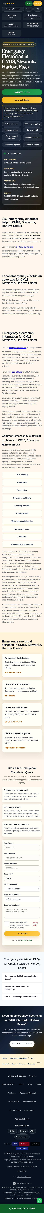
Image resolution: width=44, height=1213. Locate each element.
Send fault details (22, 100)
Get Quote (37, 3)
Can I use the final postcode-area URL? (21, 997)
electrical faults (16, 372)
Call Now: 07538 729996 (22, 1044)
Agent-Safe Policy (22, 1119)
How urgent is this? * (12, 895)
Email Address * (10, 853)
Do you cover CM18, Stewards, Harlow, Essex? (21, 977)
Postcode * (8, 874)
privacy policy (35, 924)
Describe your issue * (12, 905)
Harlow (22, 1064)
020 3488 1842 (22, 1171)
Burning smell (32, 130)
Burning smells (22, 513)
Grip (8, 3)
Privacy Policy (13, 1102)
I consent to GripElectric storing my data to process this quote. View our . (25, 925)
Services (28, 9)
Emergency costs (22, 529)
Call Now (28, 3)
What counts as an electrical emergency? (17, 987)
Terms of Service (29, 1102)
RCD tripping (22, 475)
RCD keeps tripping (32, 124)
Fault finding (22, 490)
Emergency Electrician (13, 9)
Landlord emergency (12, 144)
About (21, 1085)
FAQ (37, 9)
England (5, 1064)
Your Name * (8, 843)
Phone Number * (10, 864)
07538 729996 (26, 940)
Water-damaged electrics (12, 137)
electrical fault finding (24, 247)
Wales (32, 1131)
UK (32, 1058)
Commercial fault (32, 144)
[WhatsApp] (39, 1200)
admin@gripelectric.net (24, 1177)
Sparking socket (11, 130)
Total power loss (11, 124)
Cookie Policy (15, 1110)
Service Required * (11, 884)
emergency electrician (17, 348)
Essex (14, 1064)
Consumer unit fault (32, 137)
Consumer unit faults (22, 498)
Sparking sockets (22, 506)
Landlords (22, 537)
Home (4, 1058)
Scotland (23, 1131)
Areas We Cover (8, 1085)
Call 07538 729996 (21, 92)
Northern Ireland (22, 1137)
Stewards (31, 1064)
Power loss (22, 482)
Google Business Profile (22, 1183)
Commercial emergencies (22, 544)
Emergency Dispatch (28, 1093)
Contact (39, 1085)
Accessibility (29, 1110)
